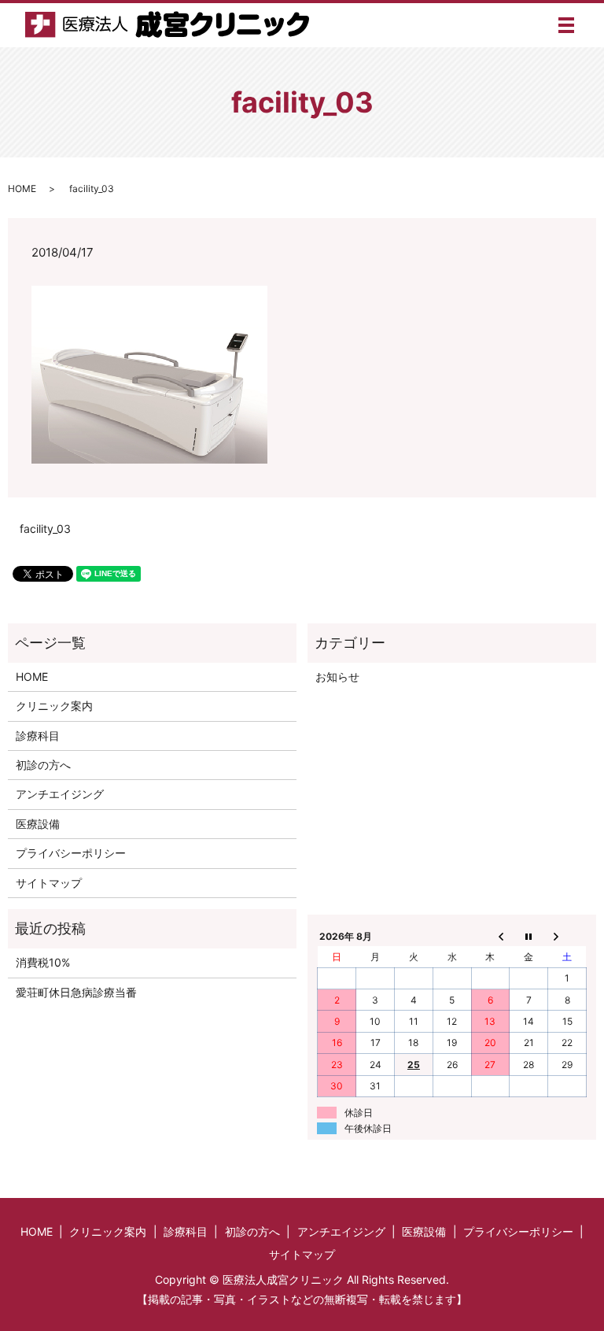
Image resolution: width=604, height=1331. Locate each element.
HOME (22, 188)
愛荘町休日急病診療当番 (76, 992)
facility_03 (45, 528)
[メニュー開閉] (566, 25)
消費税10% (43, 962)
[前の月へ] (490, 936)
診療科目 (38, 735)
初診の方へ (43, 764)
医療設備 (38, 823)
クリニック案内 (54, 705)
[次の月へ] (567, 936)
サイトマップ (49, 882)
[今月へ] (529, 936)
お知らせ (337, 676)
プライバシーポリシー (71, 853)
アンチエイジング (60, 793)
